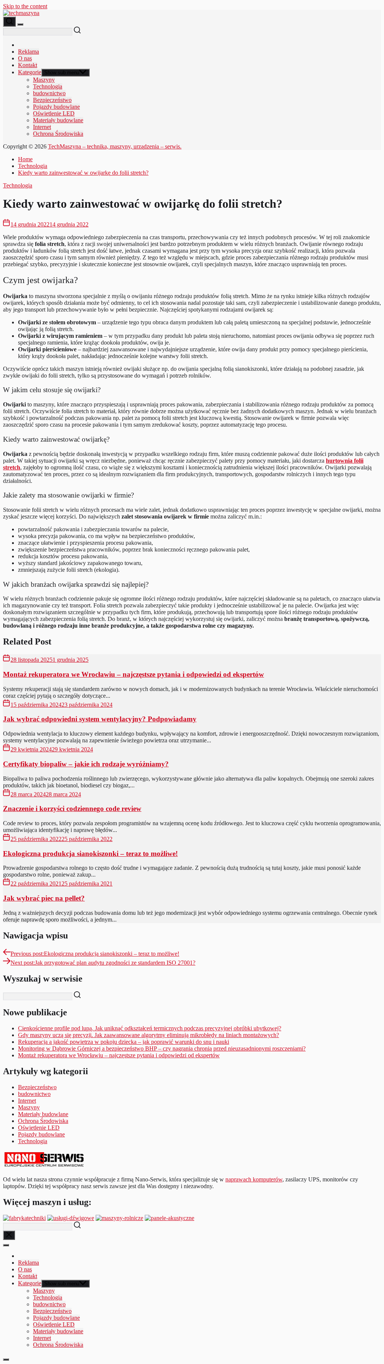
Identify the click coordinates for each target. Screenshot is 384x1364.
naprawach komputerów (253, 1179)
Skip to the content (25, 6)
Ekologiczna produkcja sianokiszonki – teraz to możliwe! (90, 853)
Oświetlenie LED (54, 113)
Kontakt (27, 65)
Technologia (47, 86)
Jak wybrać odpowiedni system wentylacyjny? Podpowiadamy (99, 719)
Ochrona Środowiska (58, 133)
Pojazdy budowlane (56, 106)
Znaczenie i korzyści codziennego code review (72, 808)
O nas (25, 58)
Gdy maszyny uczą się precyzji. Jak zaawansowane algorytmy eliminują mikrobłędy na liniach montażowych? (148, 1035)
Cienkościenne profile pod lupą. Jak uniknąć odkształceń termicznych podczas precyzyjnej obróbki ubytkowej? (149, 1028)
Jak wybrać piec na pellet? (44, 898)
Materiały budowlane (58, 120)
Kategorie (29, 72)
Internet (42, 127)
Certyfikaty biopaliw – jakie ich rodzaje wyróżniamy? (86, 764)
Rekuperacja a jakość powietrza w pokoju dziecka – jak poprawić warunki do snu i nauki (123, 1042)
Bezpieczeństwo (52, 100)
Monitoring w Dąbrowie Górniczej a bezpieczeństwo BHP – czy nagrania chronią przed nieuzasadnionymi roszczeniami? (162, 1048)
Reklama (28, 51)
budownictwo (49, 93)
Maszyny (44, 79)
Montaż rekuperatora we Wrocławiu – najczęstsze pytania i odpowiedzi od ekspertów (133, 674)
